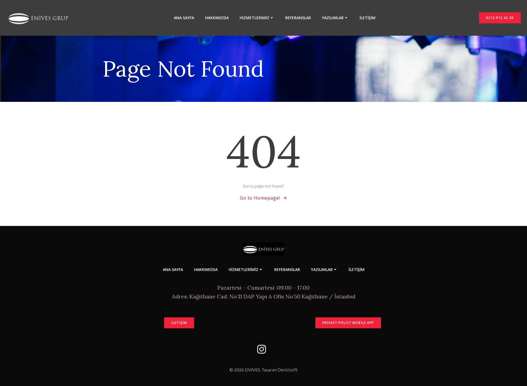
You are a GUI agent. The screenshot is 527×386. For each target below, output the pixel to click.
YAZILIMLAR (333, 17)
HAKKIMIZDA (217, 17)
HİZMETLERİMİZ (254, 17)
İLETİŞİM (367, 17)
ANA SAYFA (184, 17)
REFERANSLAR (298, 17)
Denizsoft (287, 370)
